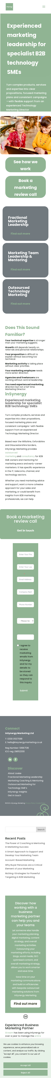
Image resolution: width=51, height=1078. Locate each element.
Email (20, 574)
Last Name (23, 561)
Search (41, 829)
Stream (9, 1032)
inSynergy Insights (17, 791)
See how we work (26, 165)
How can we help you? (23, 613)
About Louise (14, 773)
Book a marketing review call (25, 187)
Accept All (25, 1065)
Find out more (20, 234)
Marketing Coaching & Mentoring (25, 780)
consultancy (28, 456)
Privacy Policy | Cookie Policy (35, 803)
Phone (20, 599)
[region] (25, 1058)
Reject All (25, 1072)
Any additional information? (25, 630)
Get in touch (25, 530)
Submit (24, 690)
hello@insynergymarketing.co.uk (24, 742)
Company (22, 586)
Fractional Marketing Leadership (25, 777)
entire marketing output (23, 1037)
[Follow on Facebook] (15, 759)
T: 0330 (13, 738)
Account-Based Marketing (19, 860)
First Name (23, 549)
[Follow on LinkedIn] (10, 759)
